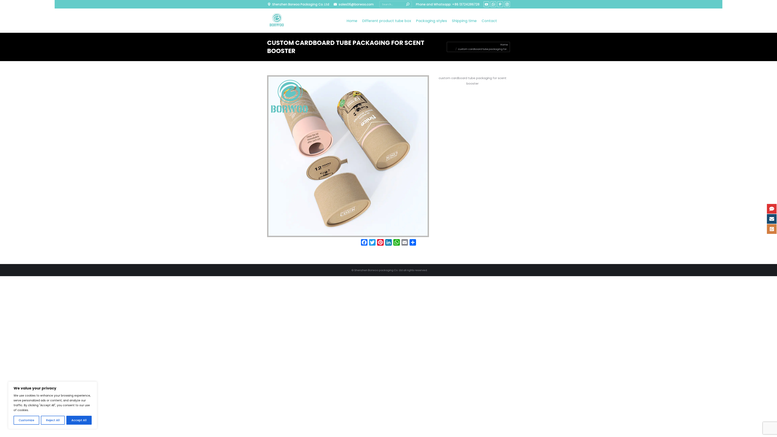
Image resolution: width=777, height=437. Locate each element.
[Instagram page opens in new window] (507, 4)
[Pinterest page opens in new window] (500, 4)
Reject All (53, 420)
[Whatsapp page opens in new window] (493, 4)
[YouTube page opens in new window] (486, 4)
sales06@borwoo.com (356, 4)
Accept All (79, 420)
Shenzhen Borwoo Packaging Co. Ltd (300, 4)
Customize (26, 420)
